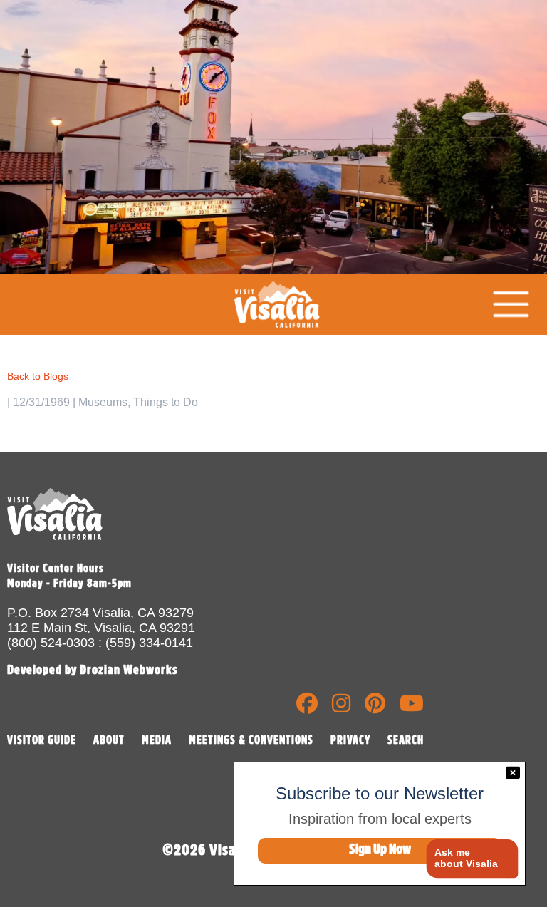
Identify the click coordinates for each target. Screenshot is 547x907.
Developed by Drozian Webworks (92, 669)
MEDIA (157, 740)
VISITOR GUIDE (41, 740)
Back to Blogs (37, 376)
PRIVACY (350, 740)
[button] (467, 859)
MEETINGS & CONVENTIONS (251, 740)
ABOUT (109, 740)
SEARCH (405, 740)
